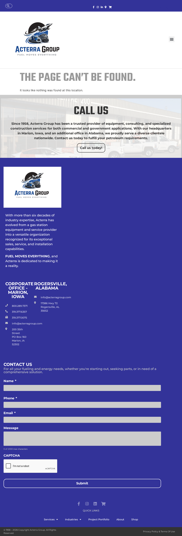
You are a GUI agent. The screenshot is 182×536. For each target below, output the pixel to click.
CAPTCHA (12, 456)
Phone (10, 398)
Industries (71, 519)
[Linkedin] (95, 504)
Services (49, 519)
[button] (172, 39)
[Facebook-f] (79, 504)
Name (10, 381)
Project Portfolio (98, 519)
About (120, 519)
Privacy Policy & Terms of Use (159, 531)
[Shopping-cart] (103, 504)
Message (11, 428)
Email (10, 413)
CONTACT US (166, 7)
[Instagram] (87, 504)
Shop (134, 519)
